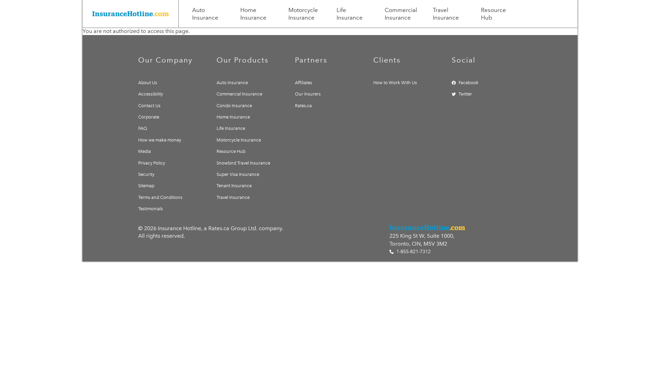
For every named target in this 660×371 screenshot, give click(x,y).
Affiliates (303, 82)
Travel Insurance (446, 14)
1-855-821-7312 (413, 252)
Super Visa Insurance (238, 174)
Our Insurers (308, 94)
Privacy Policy (151, 163)
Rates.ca (303, 105)
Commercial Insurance (401, 14)
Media (144, 151)
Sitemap (146, 185)
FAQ (142, 128)
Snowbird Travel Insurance (243, 163)
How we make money (159, 140)
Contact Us (149, 105)
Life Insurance (350, 14)
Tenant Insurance (234, 185)
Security (146, 174)
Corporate (148, 117)
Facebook (468, 82)
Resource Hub (493, 14)
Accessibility (150, 94)
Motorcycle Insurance (303, 14)
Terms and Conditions (160, 197)
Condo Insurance (234, 105)
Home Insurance (253, 14)
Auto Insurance (205, 14)
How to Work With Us (395, 82)
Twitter (465, 94)
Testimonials (150, 208)
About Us (147, 82)
